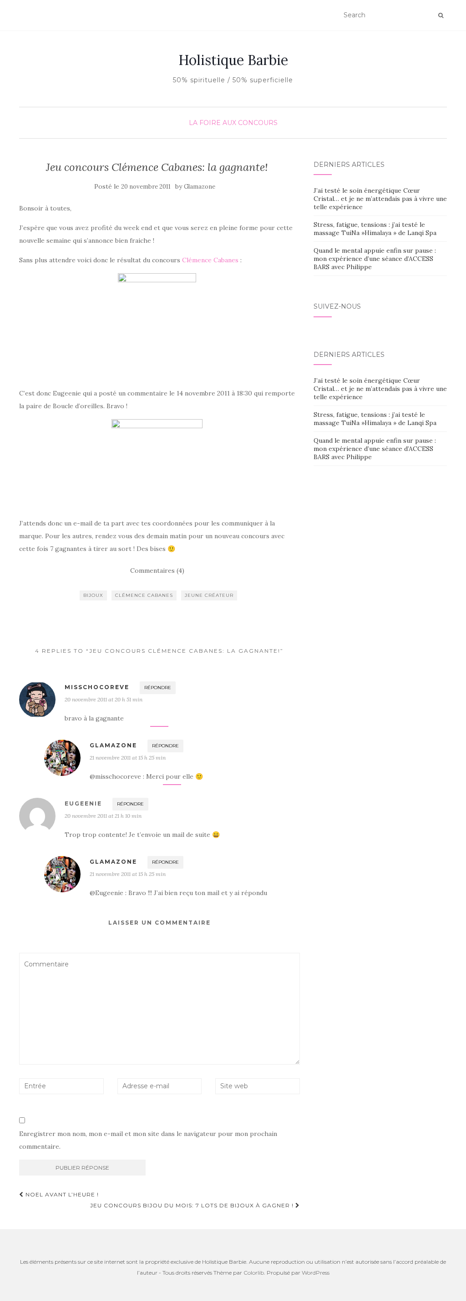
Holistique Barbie (233, 60)
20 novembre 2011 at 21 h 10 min (103, 815)
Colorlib (253, 1272)
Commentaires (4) (157, 570)
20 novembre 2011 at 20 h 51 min (103, 699)
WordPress (315, 1272)
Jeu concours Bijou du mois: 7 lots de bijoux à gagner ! (192, 1205)
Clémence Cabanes (210, 260)
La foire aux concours (233, 123)
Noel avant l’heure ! (61, 1194)
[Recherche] (441, 15)
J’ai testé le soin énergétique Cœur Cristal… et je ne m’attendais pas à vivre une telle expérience (380, 198)
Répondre (157, 688)
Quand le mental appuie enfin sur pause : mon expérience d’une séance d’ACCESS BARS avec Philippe (375, 258)
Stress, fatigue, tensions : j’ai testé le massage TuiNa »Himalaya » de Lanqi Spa (375, 228)
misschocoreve (97, 687)
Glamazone (199, 186)
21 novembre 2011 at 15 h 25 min (128, 757)
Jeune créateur (209, 595)
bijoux (93, 595)
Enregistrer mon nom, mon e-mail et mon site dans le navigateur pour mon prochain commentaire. (148, 1140)
